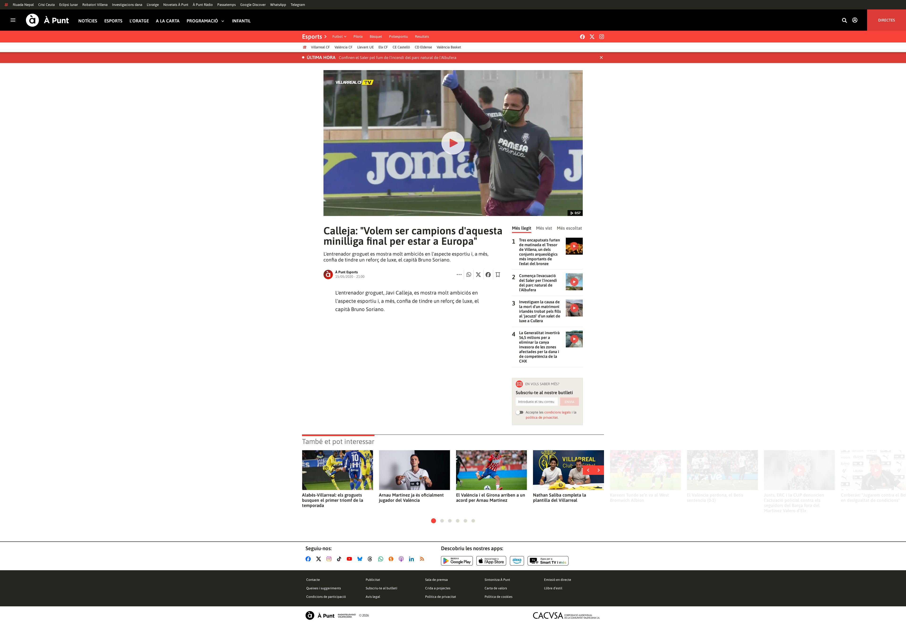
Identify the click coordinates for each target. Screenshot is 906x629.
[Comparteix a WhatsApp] (469, 274)
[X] (592, 36)
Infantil (241, 20)
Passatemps (226, 5)
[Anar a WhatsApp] (381, 559)
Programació (202, 20)
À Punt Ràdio (203, 5)
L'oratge (153, 5)
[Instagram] (601, 36)
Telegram (298, 5)
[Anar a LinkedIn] (412, 559)
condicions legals (557, 412)
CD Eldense (423, 47)
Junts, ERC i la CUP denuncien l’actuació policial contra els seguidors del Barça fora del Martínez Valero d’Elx (794, 502)
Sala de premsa (436, 580)
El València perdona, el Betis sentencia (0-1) (715, 497)
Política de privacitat (440, 597)
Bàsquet (376, 36)
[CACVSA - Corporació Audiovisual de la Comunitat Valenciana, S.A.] (566, 615)
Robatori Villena (95, 5)
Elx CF (383, 47)
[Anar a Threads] (371, 559)
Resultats (422, 36)
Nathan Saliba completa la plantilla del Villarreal (559, 497)
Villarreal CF (320, 47)
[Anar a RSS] (423, 559)
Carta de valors (496, 588)
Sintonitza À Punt (497, 580)
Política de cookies (498, 597)
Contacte (313, 580)
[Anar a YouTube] (350, 559)
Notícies (87, 20)
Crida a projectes (437, 588)
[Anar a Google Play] (457, 561)
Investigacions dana (127, 5)
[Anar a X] (319, 559)
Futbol (337, 36)
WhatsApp (278, 5)
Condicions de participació (326, 597)
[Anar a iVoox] (392, 559)
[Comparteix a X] (478, 274)
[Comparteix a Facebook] (488, 274)
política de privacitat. (542, 417)
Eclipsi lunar (68, 5)
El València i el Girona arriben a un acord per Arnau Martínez (490, 497)
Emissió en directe (557, 580)
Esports (113, 20)
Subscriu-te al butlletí (381, 588)
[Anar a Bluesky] (360, 559)
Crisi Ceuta (46, 5)
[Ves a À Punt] (47, 20)
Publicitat (373, 580)
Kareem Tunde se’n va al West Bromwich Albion (639, 497)
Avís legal (373, 597)
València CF (343, 47)
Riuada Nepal (23, 5)
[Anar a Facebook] (309, 559)
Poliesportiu (398, 36)
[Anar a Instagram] (330, 559)
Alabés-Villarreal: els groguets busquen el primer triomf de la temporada (332, 500)
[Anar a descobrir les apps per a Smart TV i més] (548, 561)
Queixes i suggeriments (323, 588)
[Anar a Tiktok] (340, 559)
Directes (886, 20)
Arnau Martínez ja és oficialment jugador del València (411, 497)
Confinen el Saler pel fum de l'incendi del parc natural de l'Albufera (397, 57)
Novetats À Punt (175, 5)
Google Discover (253, 5)
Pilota (358, 36)
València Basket (449, 47)
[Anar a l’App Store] (491, 561)
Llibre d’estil (553, 588)
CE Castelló (401, 47)
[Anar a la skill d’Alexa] (517, 561)
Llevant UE (365, 47)
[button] (433, 520)
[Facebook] (582, 36)
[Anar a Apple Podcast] (402, 559)
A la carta (168, 20)
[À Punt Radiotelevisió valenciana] (331, 615)
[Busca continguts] (844, 20)
